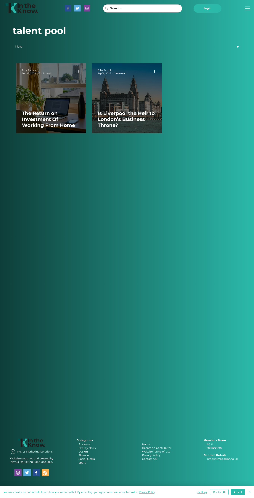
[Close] (249, 492)
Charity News (87, 448)
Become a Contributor (156, 448)
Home (146, 444)
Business (84, 444)
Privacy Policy (151, 455)
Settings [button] (202, 492)
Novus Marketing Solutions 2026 (32, 462)
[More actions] (80, 71)
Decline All (219, 492)
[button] (207, 8)
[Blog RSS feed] (45, 473)
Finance (83, 455)
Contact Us (149, 459)
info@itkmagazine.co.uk (222, 459)
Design (83, 451)
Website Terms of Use (156, 451)
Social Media (86, 459)
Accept (238, 492)
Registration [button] (213, 447)
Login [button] (209, 444)
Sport (82, 462)
